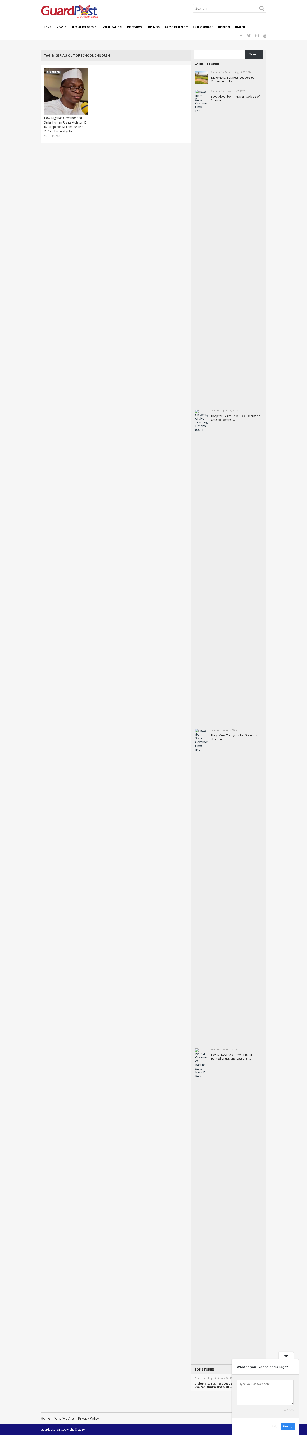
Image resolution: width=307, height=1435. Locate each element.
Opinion (224, 27)
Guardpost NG (50, 1429)
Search (253, 54)
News (59, 27)
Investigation (111, 27)
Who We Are (64, 1418)
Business (153, 27)
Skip (274, 1426)
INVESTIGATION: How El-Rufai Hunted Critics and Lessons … (231, 1056)
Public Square (203, 27)
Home (47, 27)
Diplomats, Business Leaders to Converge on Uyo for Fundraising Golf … (225, 1385)
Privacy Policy (88, 1418)
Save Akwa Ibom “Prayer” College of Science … (235, 98)
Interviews (134, 27)
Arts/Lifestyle (175, 27)
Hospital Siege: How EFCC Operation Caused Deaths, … (235, 418)
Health (240, 27)
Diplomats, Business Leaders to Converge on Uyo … (232, 79)
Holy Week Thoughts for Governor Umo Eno (234, 737)
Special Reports (82, 27)
